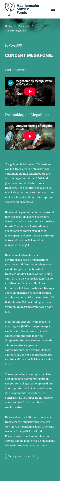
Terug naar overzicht (22, 456)
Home (8, 25)
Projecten (23, 25)
